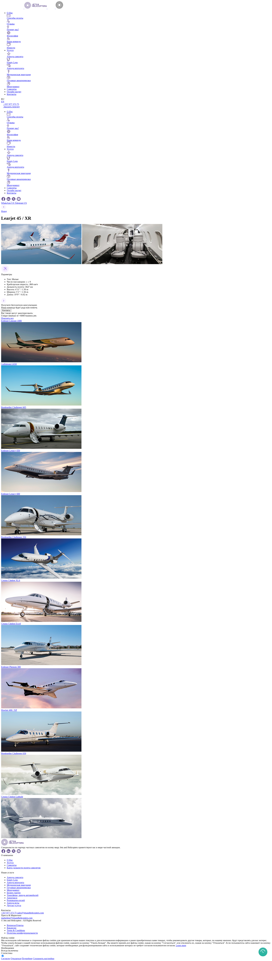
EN (2, 101)
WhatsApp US (8, 203)
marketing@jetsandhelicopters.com (16, 918)
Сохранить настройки (43, 958)
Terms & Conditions (16, 930)
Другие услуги (14, 905)
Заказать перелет (12, 107)
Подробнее (27, 958)
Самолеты (12, 89)
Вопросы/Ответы (15, 925)
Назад (4, 211)
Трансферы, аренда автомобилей (22, 895)
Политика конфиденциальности (22, 933)
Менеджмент (13, 890)
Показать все (7, 318)
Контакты (11, 94)
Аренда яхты (13, 903)
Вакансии (11, 928)
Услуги (10, 50)
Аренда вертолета (15, 882)
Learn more (181, 945)
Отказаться (16, 958)
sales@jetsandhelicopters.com (30, 913)
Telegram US (21, 203)
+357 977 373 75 (11, 104)
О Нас (10, 13)
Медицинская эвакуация (19, 885)
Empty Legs (12, 880)
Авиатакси (12, 898)
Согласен (5, 958)
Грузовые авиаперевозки (19, 887)
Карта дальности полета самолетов (24, 868)
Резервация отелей (16, 900)
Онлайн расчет (14, 91)
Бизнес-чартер (14, 892)
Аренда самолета (15, 877)
